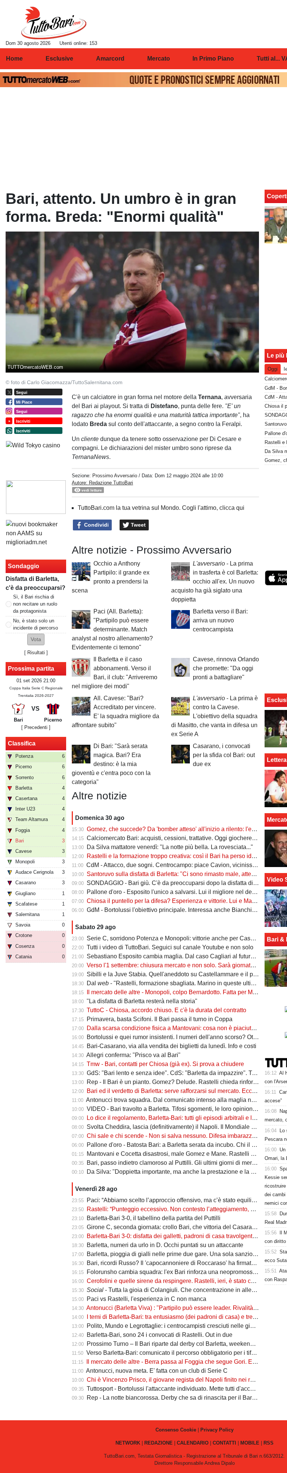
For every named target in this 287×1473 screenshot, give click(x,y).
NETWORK (127, 1443)
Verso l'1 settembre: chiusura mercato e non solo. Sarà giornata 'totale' (179, 965)
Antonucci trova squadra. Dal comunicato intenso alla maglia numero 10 (181, 1100)
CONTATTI (224, 1443)
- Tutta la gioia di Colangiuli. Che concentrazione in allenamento (181, 1290)
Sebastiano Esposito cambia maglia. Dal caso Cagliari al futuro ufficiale (181, 956)
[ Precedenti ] (35, 727)
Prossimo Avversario (115, 475)
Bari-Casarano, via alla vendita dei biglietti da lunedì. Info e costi (171, 1046)
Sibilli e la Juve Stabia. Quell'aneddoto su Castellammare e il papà (175, 974)
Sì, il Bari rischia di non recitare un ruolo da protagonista (35, 604)
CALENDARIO (193, 1443)
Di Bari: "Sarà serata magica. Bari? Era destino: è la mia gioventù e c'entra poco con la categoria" (111, 764)
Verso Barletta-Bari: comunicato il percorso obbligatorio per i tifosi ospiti (180, 1353)
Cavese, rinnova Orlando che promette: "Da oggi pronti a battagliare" (226, 668)
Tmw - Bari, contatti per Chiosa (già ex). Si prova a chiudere (165, 1064)
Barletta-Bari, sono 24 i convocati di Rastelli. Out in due (159, 1335)
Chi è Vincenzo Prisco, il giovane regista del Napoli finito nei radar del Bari (185, 1379)
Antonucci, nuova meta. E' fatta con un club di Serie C (157, 1371)
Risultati (36, 652)
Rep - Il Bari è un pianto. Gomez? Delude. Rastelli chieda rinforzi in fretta (182, 1082)
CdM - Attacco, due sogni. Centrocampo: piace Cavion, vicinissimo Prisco (183, 865)
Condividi (96, 525)
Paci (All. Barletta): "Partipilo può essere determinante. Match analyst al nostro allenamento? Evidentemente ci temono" (112, 629)
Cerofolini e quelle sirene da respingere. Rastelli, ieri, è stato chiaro (175, 1281)
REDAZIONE (158, 1443)
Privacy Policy (217, 1430)
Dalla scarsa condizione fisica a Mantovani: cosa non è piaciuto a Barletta (184, 1028)
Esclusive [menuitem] (59, 58)
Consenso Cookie (175, 1430)
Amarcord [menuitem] (110, 58)
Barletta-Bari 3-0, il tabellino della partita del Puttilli (153, 1218)
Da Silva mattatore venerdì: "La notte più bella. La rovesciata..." (170, 847)
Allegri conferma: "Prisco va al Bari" (133, 1055)
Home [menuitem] (14, 58)
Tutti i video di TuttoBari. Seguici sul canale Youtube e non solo (170, 947)
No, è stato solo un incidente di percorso (35, 624)
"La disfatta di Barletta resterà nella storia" (142, 1001)
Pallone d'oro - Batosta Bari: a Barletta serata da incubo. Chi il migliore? (181, 1145)
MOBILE (249, 1443)
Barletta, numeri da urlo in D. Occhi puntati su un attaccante (165, 1245)
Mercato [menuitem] (158, 58)
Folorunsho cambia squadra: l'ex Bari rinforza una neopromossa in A (177, 1272)
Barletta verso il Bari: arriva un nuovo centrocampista (220, 620)
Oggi (273, 369)
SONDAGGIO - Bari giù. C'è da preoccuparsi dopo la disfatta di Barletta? (182, 883)
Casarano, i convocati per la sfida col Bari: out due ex (224, 755)
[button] (35, 639)
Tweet (137, 525)
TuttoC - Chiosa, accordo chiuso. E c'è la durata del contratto (166, 1010)
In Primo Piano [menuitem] (213, 58)
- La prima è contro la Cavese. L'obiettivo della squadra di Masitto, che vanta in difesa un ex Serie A (214, 716)
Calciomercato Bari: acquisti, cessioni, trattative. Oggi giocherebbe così (180, 838)
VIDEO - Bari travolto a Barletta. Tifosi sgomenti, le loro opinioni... (173, 1109)
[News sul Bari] (54, 23)
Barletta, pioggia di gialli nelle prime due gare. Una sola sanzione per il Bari (186, 1254)
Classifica (22, 743)
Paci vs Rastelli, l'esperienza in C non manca (146, 1299)
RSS (268, 1443)
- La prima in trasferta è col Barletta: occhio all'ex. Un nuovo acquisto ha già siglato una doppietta (214, 581)
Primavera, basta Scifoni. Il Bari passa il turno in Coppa (159, 1019)
